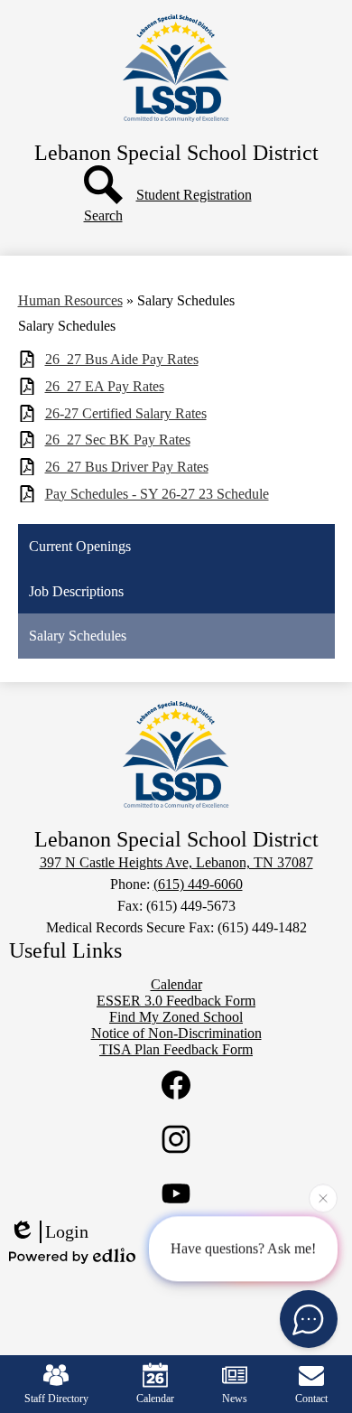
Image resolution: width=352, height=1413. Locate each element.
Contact (311, 1398)
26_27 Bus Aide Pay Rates (122, 359)
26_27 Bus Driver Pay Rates (126, 466)
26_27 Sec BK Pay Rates (117, 439)
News (234, 1398)
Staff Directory (56, 1398)
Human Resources (70, 300)
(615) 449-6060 (198, 884)
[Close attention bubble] (323, 1198)
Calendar (155, 1398)
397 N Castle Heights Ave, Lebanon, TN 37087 (176, 862)
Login (66, 1231)
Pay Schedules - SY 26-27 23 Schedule (157, 493)
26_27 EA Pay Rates (104, 386)
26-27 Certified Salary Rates (126, 413)
